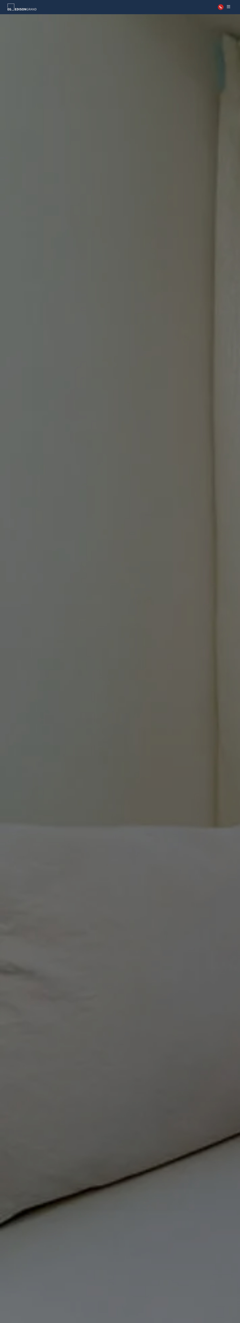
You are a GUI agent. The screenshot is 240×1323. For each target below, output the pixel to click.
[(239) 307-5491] (221, 7)
